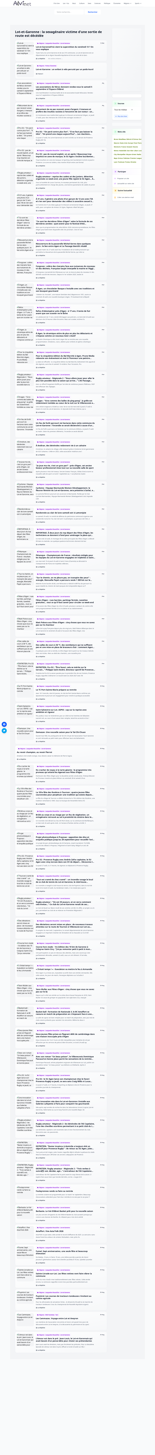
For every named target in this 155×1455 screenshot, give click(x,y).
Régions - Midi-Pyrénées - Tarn (48, 1315)
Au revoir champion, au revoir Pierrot (34, 752)
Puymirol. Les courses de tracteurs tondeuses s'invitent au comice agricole (63, 1297)
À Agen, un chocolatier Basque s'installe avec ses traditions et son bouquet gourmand (65, 289)
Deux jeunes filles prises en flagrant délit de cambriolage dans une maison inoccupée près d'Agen (65, 1035)
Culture (81, 3)
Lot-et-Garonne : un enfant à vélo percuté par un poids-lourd (64, 69)
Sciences (97, 3)
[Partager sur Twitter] (4, 730)
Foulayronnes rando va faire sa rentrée (54, 1191)
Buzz (74, 3)
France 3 (40, 74)
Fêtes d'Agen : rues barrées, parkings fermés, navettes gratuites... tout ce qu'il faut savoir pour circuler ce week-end (65, 601)
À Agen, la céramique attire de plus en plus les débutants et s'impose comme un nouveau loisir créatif (64, 334)
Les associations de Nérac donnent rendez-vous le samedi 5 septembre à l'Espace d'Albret (64, 88)
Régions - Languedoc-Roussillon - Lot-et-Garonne (54, 43)
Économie (117, 3)
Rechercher (92, 12)
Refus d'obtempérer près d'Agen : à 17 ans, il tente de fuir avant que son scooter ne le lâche (63, 312)
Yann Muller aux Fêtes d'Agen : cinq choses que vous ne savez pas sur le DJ (65, 990)
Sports (137, 3)
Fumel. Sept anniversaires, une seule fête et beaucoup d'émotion (62, 1252)
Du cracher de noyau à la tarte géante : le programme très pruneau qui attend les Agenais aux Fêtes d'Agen (63, 771)
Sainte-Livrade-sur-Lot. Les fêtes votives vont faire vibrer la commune (64, 1274)
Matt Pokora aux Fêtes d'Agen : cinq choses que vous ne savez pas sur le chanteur (65, 623)
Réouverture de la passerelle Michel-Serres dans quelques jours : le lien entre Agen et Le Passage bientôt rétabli (63, 244)
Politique (107, 3)
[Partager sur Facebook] (4, 724)
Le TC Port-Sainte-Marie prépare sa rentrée (56, 689)
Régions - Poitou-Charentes (47, 66)
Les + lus (66, 3)
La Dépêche (41, 58)
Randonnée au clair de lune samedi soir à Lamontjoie (61, 512)
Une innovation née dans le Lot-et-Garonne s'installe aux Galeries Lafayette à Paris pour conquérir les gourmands (63, 1102)
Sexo (89, 3)
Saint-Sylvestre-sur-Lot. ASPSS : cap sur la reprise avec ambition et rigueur (61, 711)
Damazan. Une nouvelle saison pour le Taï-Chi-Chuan (61, 732)
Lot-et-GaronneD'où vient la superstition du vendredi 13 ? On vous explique (64, 48)
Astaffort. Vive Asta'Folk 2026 (49, 1231)
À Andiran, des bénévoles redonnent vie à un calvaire (61, 445)
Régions (126, 3)
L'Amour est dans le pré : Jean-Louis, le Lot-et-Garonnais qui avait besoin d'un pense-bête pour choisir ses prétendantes (64, 1339)
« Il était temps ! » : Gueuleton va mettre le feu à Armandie (64, 969)
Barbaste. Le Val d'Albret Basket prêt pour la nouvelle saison (64, 1211)
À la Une (57, 3)
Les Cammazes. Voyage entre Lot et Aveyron (57, 1318)
